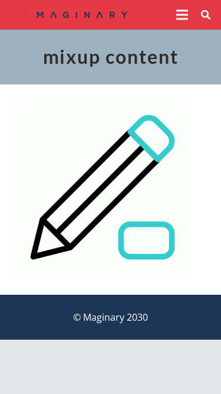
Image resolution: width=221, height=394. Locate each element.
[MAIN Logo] (68, 15)
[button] (182, 15)
